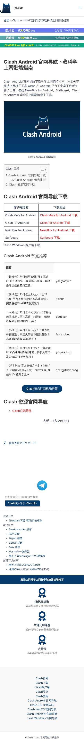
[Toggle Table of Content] (41, 169)
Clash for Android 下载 (55, 223)
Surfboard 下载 (50, 237)
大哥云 (42, 648)
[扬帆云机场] (42, 593)
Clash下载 (42, 682)
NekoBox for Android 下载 (57, 230)
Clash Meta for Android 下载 (59, 215)
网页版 (29, 520)
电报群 (38, 520)
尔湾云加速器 (42, 625)
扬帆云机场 (42, 601)
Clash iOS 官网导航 (42, 705)
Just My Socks (31, 564)
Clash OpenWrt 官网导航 (42, 713)
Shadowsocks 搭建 (20, 529)
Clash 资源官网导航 (22, 184)
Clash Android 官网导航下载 (27, 175)
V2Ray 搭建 (15, 542)
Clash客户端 (42, 687)
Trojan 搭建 (15, 538)
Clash (18, 8)
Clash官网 (42, 678)
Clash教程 (42, 696)
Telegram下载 (17, 520)
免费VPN (14, 569)
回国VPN (34, 569)
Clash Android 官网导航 (42, 700)
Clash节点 (42, 691)
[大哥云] (42, 640)
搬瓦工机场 (15, 564)
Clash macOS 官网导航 (42, 709)
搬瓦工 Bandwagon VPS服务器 (27, 556)
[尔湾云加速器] (42, 616)
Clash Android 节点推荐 (30, 180)
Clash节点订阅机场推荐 (42, 388)
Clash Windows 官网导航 (42, 718)
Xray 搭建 (14, 547)
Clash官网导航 (22, 411)
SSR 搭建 (14, 533)
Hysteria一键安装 (19, 551)
